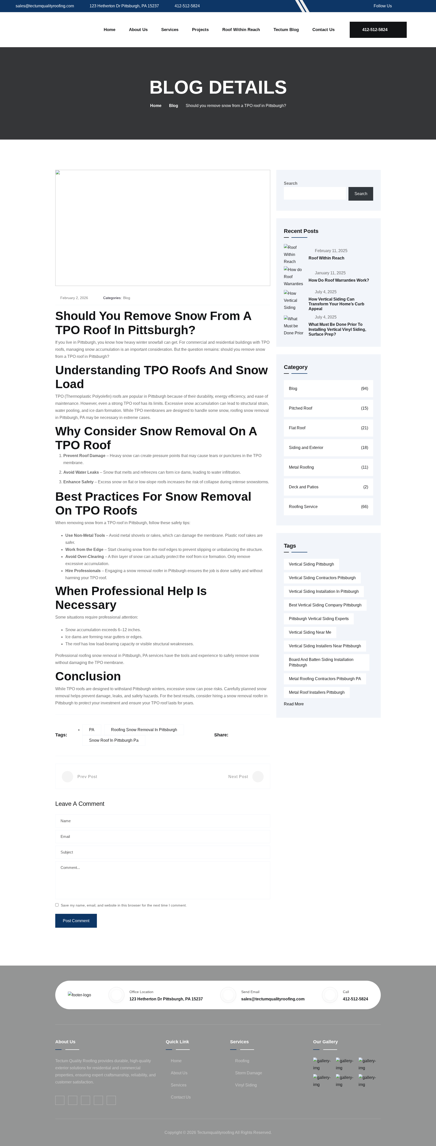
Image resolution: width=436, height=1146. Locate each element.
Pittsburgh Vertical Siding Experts (319, 619)
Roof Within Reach (326, 258)
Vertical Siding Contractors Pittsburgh (322, 578)
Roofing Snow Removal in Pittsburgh (144, 730)
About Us (138, 29)
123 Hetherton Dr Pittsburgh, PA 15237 (124, 6)
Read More (294, 704)
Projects (200, 29)
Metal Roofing (328, 467)
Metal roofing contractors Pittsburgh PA (325, 679)
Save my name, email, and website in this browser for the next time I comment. (124, 905)
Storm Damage (248, 1073)
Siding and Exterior (328, 447)
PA (91, 730)
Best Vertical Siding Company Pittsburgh (325, 605)
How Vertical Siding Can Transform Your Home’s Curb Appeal (336, 304)
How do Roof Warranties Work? (339, 280)
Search (290, 183)
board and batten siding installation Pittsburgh (321, 662)
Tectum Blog (286, 29)
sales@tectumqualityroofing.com (45, 6)
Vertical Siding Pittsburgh (311, 564)
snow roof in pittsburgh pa (114, 740)
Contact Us (323, 29)
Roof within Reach (241, 29)
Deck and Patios (328, 487)
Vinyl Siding (246, 1085)
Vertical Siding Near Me (310, 632)
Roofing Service (328, 506)
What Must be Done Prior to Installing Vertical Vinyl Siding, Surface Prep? (337, 329)
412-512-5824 (187, 6)
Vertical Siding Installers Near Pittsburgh (325, 646)
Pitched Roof (328, 408)
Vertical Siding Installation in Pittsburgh (324, 591)
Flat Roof (328, 428)
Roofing (242, 1060)
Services (169, 29)
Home (109, 29)
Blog (173, 105)
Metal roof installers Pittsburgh (317, 692)
